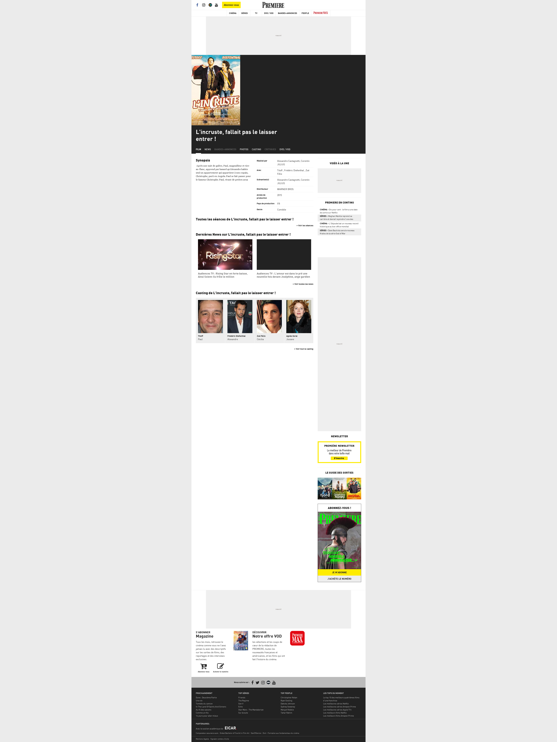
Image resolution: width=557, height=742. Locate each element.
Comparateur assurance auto (207, 733)
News (208, 149)
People (305, 13)
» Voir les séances (304, 225)
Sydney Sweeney (288, 706)
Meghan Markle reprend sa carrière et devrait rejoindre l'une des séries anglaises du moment (336, 218)
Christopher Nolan (289, 697)
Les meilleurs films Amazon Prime (338, 715)
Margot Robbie (287, 709)
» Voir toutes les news (303, 284)
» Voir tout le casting (303, 349)
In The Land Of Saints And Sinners (211, 706)
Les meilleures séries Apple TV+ (337, 709)
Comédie (281, 209)
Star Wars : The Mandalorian (251, 709)
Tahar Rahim (286, 712)
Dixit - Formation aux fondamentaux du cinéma (281, 733)
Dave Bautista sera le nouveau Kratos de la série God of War (337, 232)
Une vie (199, 700)
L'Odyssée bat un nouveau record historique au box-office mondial (339, 225)
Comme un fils (202, 712)
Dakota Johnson (288, 703)
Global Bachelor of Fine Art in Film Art (234, 733)
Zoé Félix (261, 336)
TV (256, 13)
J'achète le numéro (339, 578)
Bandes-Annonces (287, 13)
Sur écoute (243, 712)
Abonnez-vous (231, 4)
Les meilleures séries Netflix (336, 703)
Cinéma (232, 13)
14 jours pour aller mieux (207, 715)
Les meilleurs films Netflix (335, 712)
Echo (240, 706)
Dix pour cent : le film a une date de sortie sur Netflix (338, 211)
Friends (241, 697)
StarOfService (256, 733)
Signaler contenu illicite (219, 739)
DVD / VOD (268, 13)
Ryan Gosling (286, 700)
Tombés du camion (204, 703)
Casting (256, 149)
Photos (244, 149)
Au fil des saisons (203, 709)
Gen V (240, 703)
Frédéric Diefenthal (294, 170)
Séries (244, 13)
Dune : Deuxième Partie (206, 697)
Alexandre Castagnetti (288, 160)
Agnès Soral (292, 336)
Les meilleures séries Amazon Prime (339, 706)
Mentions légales (202, 739)
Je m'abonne (339, 572)
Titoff (279, 170)
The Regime (243, 700)
